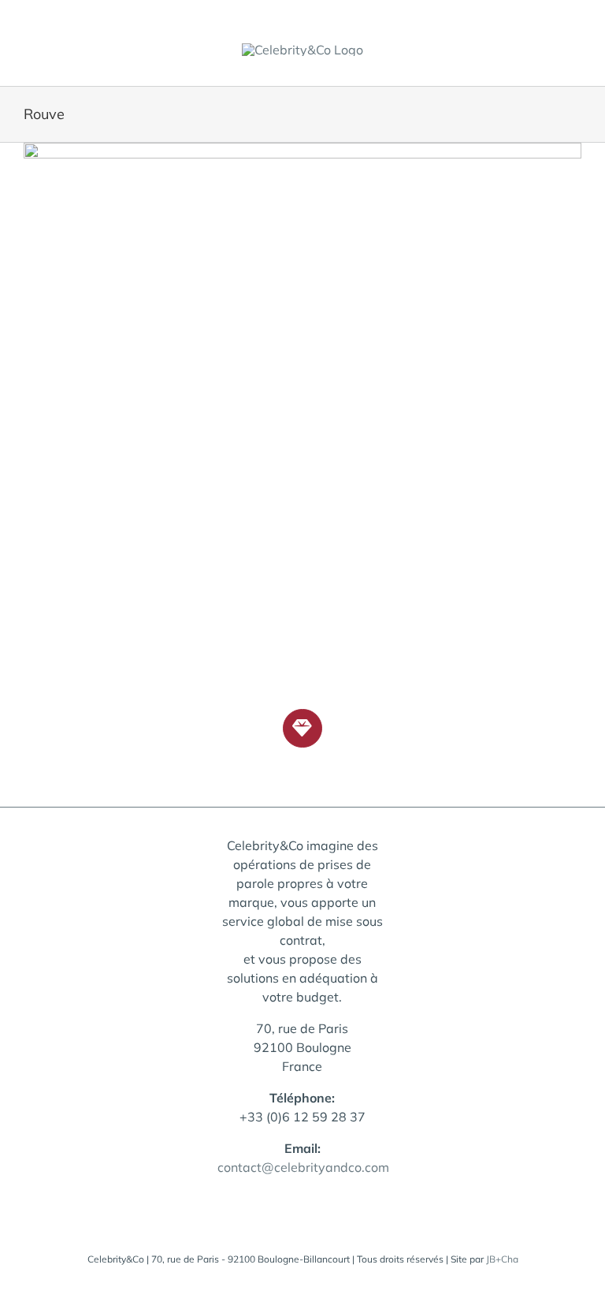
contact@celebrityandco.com (303, 1167)
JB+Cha (502, 1259)
